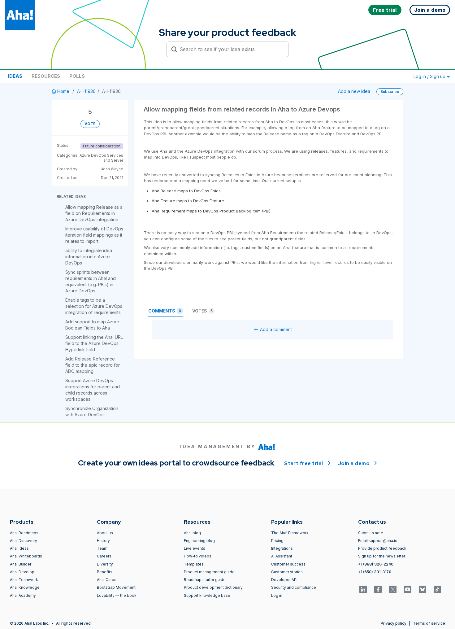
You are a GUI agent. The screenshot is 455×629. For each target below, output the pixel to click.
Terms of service (429, 623)
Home (63, 91)
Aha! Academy (23, 595)
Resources (46, 76)
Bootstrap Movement (116, 587)
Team (102, 548)
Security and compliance (293, 587)
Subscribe (389, 91)
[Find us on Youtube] (408, 589)
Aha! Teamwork (24, 579)
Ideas (15, 76)
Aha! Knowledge (25, 587)
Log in (276, 595)
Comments (164, 310)
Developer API (284, 579)
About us (105, 533)
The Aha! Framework (290, 533)
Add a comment (276, 329)
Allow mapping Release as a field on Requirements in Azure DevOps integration (94, 213)
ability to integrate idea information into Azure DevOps (88, 256)
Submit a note (370, 533)
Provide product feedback (382, 548)
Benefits (104, 572)
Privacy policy (393, 623)
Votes (202, 310)
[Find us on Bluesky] (422, 589)
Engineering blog (199, 540)
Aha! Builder (20, 564)
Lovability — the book (116, 595)
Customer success (288, 564)
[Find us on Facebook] (378, 589)
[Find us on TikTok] (437, 589)
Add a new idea (354, 91)
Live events (194, 548)
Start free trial (307, 463)
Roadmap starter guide (205, 579)
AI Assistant (281, 556)
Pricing (277, 540)
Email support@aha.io (377, 540)
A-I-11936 (86, 91)
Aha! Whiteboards (26, 556)
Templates (194, 564)
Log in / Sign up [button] (430, 76)
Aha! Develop (22, 572)
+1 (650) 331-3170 (374, 572)
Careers (104, 556)
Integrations (282, 548)
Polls (77, 76)
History (103, 540)
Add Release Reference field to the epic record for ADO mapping (92, 365)
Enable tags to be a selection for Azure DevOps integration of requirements (93, 306)
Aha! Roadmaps (24, 533)
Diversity (105, 564)
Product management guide (209, 572)
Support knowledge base (207, 595)
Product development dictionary (213, 587)
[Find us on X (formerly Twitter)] (393, 589)
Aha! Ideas (19, 548)
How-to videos (197, 556)
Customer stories (287, 572)
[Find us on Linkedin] (363, 589)
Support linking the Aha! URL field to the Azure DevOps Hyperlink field (94, 343)
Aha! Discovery (23, 540)
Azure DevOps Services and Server (101, 158)
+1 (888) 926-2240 (375, 564)
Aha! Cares (106, 579)
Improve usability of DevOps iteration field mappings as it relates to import (94, 235)
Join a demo (357, 463)
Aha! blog (192, 533)
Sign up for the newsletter (381, 556)
